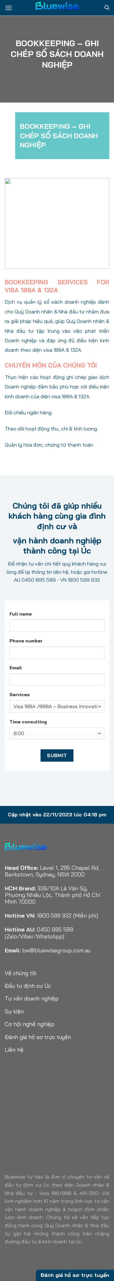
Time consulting (28, 722)
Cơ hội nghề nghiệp (29, 1023)
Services (20, 694)
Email (16, 668)
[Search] (106, 8)
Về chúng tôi (20, 972)
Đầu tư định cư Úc (28, 985)
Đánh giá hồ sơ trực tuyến (75, 1275)
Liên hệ (14, 1049)
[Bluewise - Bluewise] (57, 7)
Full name (21, 614)
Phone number (26, 641)
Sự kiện (14, 1011)
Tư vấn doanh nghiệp (32, 998)
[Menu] (8, 7)
